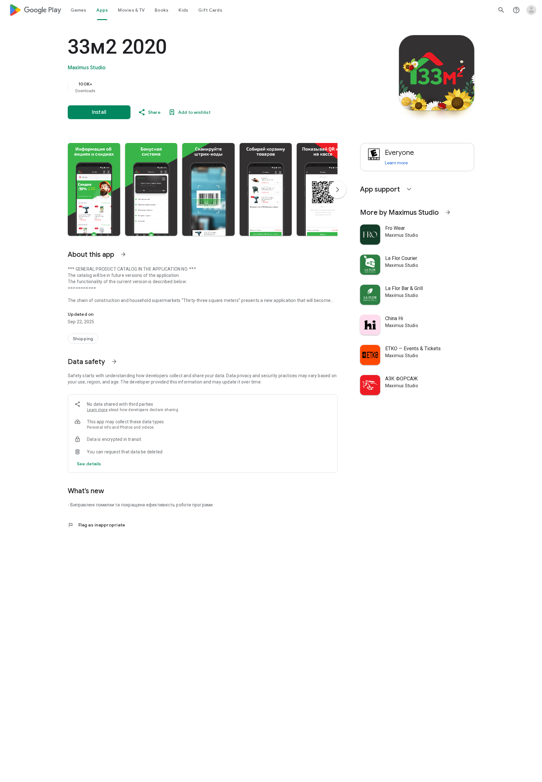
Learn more (97, 410)
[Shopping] (83, 338)
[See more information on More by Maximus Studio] (447, 212)
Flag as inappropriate (96, 525)
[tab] (78, 10)
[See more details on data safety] (89, 463)
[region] (193, 87)
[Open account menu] (531, 10)
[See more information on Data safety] (114, 361)
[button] (94, 189)
